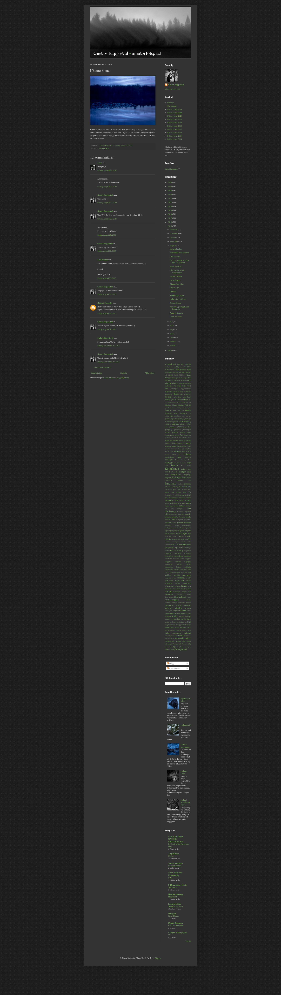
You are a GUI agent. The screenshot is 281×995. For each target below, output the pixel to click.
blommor (175, 372)
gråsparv (183, 424)
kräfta (166, 475)
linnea (184, 486)
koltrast (184, 469)
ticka (185, 613)
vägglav (188, 641)
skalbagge (188, 548)
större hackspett (180, 597)
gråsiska (175, 424)
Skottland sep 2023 (175, 906)
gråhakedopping (185, 421)
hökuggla (177, 451)
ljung (189, 486)
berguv (188, 366)
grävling (180, 426)
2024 (170, 190)
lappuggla (187, 483)
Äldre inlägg (149, 372)
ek (176, 399)
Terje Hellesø (173, 853)
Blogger (158, 958)
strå (189, 591)
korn (189, 469)
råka (189, 533)
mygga (167, 506)
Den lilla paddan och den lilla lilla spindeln (179, 261)
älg (174, 646)
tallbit (184, 610)
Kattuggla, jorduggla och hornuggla (179, 307)
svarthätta (188, 600)
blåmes (188, 374)
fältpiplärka (168, 413)
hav (171, 440)
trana (189, 619)
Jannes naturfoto (175, 863)
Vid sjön (173, 291)
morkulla (188, 500)
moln (181, 500)
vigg (172, 638)
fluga (185, 408)
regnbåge (175, 531)
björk (177, 369)
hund (189, 446)
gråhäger (168, 424)
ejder (172, 399)
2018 (170, 214)
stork (189, 589)
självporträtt (169, 547)
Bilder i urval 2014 (174, 139)
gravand (188, 416)
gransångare (177, 416)
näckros (168, 514)
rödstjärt (175, 539)
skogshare (187, 550)
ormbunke (187, 517)
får (183, 410)
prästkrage (168, 525)
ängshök (180, 647)
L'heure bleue (175, 256)
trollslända (180, 622)
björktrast (183, 369)
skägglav (188, 558)
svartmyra (174, 603)
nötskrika (168, 517)
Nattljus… (172, 856)
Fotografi (172, 913)
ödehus (167, 649)
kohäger (188, 465)
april (172, 333)
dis (181, 394)
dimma (176, 394)
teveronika (180, 613)
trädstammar (169, 627)
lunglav (184, 489)
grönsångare (186, 429)
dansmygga (168, 394)
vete (166, 638)
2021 (170, 202)
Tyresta (167, 630)
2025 (170, 186)
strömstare (169, 594)
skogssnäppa (169, 556)
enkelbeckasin (171, 402)
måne (182, 505)
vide (169, 638)
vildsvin (188, 638)
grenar (167, 419)
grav (183, 416)
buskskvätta (169, 386)
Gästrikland (184, 435)
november (174, 233)
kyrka (189, 478)
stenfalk (188, 581)
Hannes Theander (104, 302)
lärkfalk (178, 492)
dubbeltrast (187, 397)
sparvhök (177, 575)
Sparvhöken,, (173, 887)
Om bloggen (172, 106)
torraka (183, 619)
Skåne (182, 558)
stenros (177, 583)
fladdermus (171, 408)
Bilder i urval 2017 (174, 129)
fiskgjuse (168, 405)
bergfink (182, 367)
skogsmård (177, 553)
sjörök (181, 547)
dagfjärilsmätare (186, 389)
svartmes (167, 603)
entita (178, 402)
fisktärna (181, 405)
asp (182, 364)
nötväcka (175, 517)
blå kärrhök (169, 375)
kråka (189, 471)
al (165, 364)
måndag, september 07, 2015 (108, 345)
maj (171, 329)
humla (174, 446)
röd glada (172, 536)
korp (166, 471)
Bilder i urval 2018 (174, 126)
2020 (170, 206)
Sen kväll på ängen (177, 295)
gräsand (172, 426)
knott (166, 465)
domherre (187, 394)
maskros (182, 498)
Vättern (184, 644)
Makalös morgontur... (185, 745)
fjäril (166, 408)
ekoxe (185, 399)
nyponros (188, 511)
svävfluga (179, 605)
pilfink (189, 519)
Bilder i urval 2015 (174, 135)
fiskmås (174, 405)
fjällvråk (188, 405)
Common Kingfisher (176, 925)
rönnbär (167, 542)
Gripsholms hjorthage (177, 419)
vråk (183, 641)
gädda (189, 432)
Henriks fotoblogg (175, 894)
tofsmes (181, 616)
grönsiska (177, 429)
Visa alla (188, 941)
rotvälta (172, 533)
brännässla (182, 383)
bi (165, 370)
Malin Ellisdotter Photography (175, 874)
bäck (179, 385)
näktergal (174, 514)
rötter (183, 542)
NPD (170, 877)
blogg (170, 372)
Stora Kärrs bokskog (180, 589)
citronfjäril (174, 389)
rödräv (168, 538)
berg (177, 366)
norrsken (180, 511)
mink (177, 500)
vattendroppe (176, 633)
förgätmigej (183, 413)
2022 (170, 198)
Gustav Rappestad (105, 195)
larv (166, 487)
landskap (102, 148)
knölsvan (174, 465)
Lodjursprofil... (186, 726)
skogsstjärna (178, 556)
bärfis (184, 386)
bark (174, 367)
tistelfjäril (168, 616)
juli (171, 321)
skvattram (176, 559)
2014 (170, 350)
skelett (176, 551)
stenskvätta (187, 583)
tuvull (189, 627)
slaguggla (187, 561)
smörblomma (169, 570)
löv (189, 492)
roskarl (167, 533)
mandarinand (172, 498)
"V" (169, 935)
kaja (179, 457)
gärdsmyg (175, 435)
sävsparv (188, 608)
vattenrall (179, 635)
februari (173, 341)
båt (175, 386)
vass (189, 630)
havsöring (182, 440)
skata (171, 550)
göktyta (167, 438)
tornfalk (167, 619)
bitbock (171, 370)
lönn (184, 492)
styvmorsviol (180, 594)
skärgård (178, 561)
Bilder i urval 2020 (174, 119)
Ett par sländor (175, 303)
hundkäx (167, 449)
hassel (167, 440)
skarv (167, 550)
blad (166, 372)
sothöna (168, 575)
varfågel (184, 630)
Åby (189, 643)
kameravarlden (174, 903)
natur (189, 508)
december (174, 229)
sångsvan (168, 608)
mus (183, 503)
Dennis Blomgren (175, 923)
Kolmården (172, 468)
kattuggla (169, 462)
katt (189, 460)
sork (189, 572)
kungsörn (168, 477)
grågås (175, 421)
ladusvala (180, 480)
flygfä (189, 408)
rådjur (184, 533)
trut (186, 622)
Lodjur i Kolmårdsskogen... (185, 802)
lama (189, 480)
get (190, 413)
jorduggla (187, 454)
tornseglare (176, 619)
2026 (170, 182)
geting (167, 416)
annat (170, 364)
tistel (189, 613)
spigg (174, 578)
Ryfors (178, 533)
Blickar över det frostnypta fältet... (178, 845)
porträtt (180, 522)
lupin (189, 489)
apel (174, 364)
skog (107, 148)
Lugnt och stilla (176, 316)
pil (185, 520)
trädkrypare (179, 625)
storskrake (177, 591)
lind (180, 486)
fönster (176, 413)
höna (183, 451)
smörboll (177, 570)
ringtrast (188, 530)
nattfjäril (180, 509)
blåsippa (168, 377)
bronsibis (184, 380)
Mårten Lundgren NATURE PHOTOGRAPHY (176, 839)
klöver (184, 463)
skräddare (168, 558)
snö (171, 572)
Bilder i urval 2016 (174, 132)
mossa (167, 503)
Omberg (181, 517)
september (174, 241)
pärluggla (168, 528)
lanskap (180, 484)
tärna (172, 630)
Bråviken (174, 383)
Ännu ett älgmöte (176, 313)
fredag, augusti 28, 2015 (106, 234)
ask (178, 364)
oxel (177, 520)
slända (189, 564)
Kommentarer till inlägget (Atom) (116, 377)
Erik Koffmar (103, 259)
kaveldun (177, 463)
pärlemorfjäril (186, 525)
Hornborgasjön (177, 443)
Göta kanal (179, 438)
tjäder (174, 616)
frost (174, 410)
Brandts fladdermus (174, 380)
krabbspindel (173, 472)
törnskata (177, 630)
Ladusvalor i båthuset (178, 299)
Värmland (168, 644)
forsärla (168, 410)
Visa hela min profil (172, 89)
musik (188, 503)
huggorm (168, 446)
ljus (174, 489)
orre (173, 519)
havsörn (188, 440)
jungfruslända (169, 457)
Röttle (189, 542)
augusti (173, 245)
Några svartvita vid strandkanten (177, 271)
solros (185, 572)
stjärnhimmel (169, 586)
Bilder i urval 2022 (174, 112)
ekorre (180, 399)
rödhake (188, 536)
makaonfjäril (186, 495)
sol (182, 572)
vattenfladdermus (170, 636)
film (187, 402)
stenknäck (168, 583)
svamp (189, 597)
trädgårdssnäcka (170, 625)
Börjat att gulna (175, 248)
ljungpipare (168, 489)
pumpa (177, 525)
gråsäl (189, 424)
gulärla (182, 432)
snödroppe (176, 572)
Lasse (99, 162)
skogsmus (168, 553)
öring (172, 649)
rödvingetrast (182, 539)
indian (167, 454)
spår (166, 580)
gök (189, 435)
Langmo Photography (177, 932)
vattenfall (187, 632)
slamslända (169, 564)
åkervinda (168, 647)
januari (173, 345)
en (165, 402)
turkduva (183, 627)
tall (180, 610)
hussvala (174, 449)
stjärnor (177, 586)
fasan (183, 402)
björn (189, 369)
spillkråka (181, 577)
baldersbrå (168, 367)
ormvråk (168, 519)
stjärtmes (184, 585)
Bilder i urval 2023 (174, 109)
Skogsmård (172, 897)
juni (172, 325)
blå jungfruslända (185, 372)
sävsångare (169, 611)
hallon (185, 438)
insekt (174, 454)
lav (169, 487)
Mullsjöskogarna (175, 503)
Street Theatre (173, 916)
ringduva (181, 530)
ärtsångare (188, 647)
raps (166, 530)
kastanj (183, 460)
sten (182, 580)
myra (171, 506)
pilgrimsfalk (169, 522)
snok (189, 569)
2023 (170, 194)
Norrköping (170, 511)
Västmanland (177, 644)
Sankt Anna (176, 544)
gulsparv (175, 432)
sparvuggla (186, 575)
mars (172, 337)
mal (166, 498)
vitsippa (178, 641)
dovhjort (168, 396)
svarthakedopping (172, 599)
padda (181, 519)
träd (189, 621)
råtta (166, 536)
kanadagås (169, 459)
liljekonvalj (174, 487)
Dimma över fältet (177, 284)
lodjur (179, 489)
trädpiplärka (187, 625)
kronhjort (182, 471)
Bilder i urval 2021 (174, 115)
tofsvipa (188, 616)
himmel (167, 443)
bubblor (188, 383)
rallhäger (181, 528)
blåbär (176, 375)
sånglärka (187, 605)
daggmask (168, 391)
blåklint (181, 375)
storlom (168, 591)
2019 (170, 210)
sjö (176, 547)
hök (172, 451)
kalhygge (188, 457)
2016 (170, 222)
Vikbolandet (179, 638)
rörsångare (175, 542)
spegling (168, 578)
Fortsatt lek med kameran (179, 252)
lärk (173, 492)
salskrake (168, 545)
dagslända (176, 391)
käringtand (168, 480)
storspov (184, 592)
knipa (189, 462)
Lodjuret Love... (184, 772)
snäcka (167, 572)
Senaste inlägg (96, 372)
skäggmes (168, 561)
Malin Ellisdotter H (105, 338)
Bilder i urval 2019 (174, 122)
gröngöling (168, 429)
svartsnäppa (181, 603)
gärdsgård (168, 435)
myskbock (177, 506)
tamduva (168, 613)
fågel (179, 410)
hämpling (188, 449)
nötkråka (188, 514)
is (179, 454)
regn (170, 530)
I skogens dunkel (174, 865)
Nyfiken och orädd (185, 699)
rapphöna (188, 528)
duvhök (167, 399)
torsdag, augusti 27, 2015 (107, 170)
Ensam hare (174, 287)
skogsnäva (187, 553)
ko (182, 465)
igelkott (188, 451)
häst (166, 451)
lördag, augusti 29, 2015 (106, 278)
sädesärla (178, 608)
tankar (173, 613)
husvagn (181, 449)
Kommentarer (174, 668)
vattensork (187, 636)
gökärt (173, 438)
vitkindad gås (169, 641)
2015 (170, 226)
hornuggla (187, 443)
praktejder (187, 522)
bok (166, 380)
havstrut (175, 440)
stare (171, 580)
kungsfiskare (176, 474)
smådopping (169, 567)
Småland (178, 567)
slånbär (179, 564)
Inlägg (171, 663)
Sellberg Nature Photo (177, 884)
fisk (190, 402)
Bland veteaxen (175, 266)
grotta (186, 419)
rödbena (181, 536)
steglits (177, 580)
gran (171, 415)
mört (186, 506)
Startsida (123, 372)
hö (169, 451)
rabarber (175, 528)
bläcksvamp (182, 378)
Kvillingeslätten (179, 477)
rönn (189, 539)
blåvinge (175, 378)
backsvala (188, 364)
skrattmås (187, 556)
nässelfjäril (181, 514)
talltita (189, 611)
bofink (189, 378)
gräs (166, 427)
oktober (173, 237)
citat (166, 388)
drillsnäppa (177, 397)
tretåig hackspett (170, 622)
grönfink (188, 427)
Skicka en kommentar (102, 367)
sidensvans (186, 544)
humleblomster (182, 446)
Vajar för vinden (176, 276)
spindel (188, 578)
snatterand (184, 570)
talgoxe (176, 610)
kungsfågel (187, 474)
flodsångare (179, 408)
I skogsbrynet (175, 280)
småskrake (187, 567)
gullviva (167, 432)
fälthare (188, 410)
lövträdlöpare (177, 495)
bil (168, 369)
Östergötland (181, 649)
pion (175, 522)
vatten (167, 632)
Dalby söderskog (185, 391)
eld (190, 399)
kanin (177, 460)
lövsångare (168, 495)
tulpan (177, 627)
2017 (170, 218)
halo (189, 438)
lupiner (167, 492)
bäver (189, 385)
